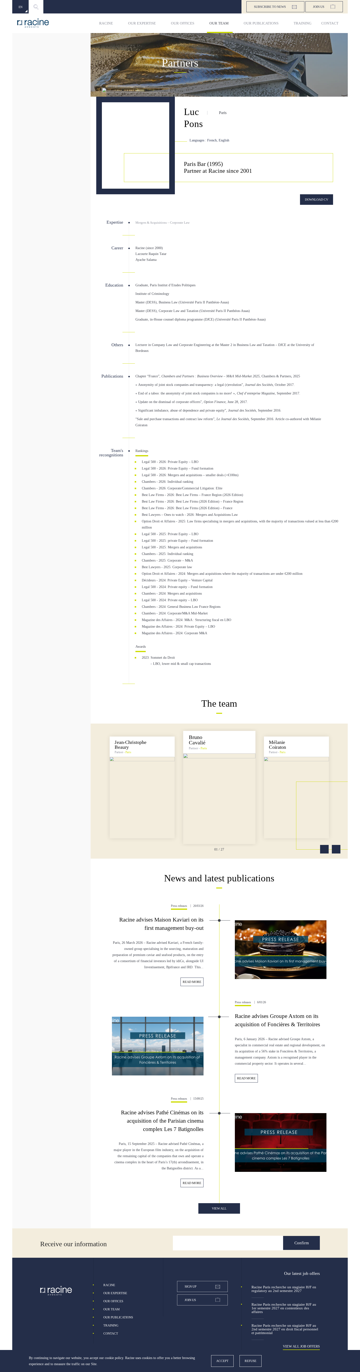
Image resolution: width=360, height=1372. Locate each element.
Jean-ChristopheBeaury (130, 744)
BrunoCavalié (197, 740)
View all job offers (301, 1346)
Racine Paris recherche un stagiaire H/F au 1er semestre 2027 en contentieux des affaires (284, 1308)
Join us (318, 7)
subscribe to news (270, 7)
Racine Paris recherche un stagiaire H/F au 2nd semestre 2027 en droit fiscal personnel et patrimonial (285, 1329)
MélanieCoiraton (277, 744)
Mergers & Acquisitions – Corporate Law (162, 222)
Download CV (316, 199)
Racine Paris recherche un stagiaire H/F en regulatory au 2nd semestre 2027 (284, 1289)
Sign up (190, 1286)
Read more (192, 982)
